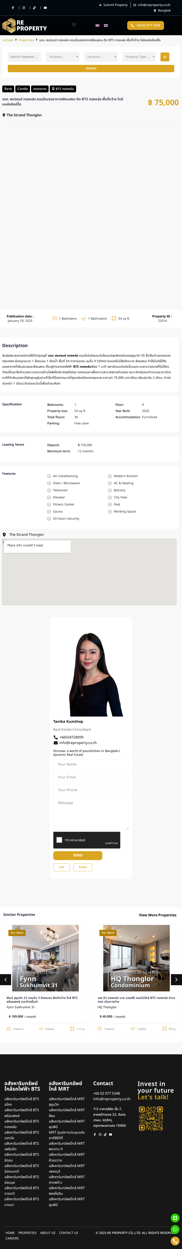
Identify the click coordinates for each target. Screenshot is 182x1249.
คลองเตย (39, 89)
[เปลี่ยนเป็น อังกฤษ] (97, 26)
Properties (26, 40)
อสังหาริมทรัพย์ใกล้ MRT (65, 1086)
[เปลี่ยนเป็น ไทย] (106, 26)
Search (91, 68)
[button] (74, 24)
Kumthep (74, 721)
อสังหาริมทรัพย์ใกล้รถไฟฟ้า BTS (22, 1086)
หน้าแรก (8, 40)
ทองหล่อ (68, 89)
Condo (23, 89)
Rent (8, 89)
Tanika (59, 721)
